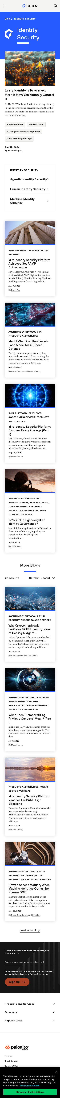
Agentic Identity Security (24, 332)
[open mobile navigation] (4, 6)
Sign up (14, 981)
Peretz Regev (15, 150)
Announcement (15, 124)
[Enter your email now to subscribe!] (30, 965)
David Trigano (33, 371)
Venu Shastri (17, 656)
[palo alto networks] (30, 6)
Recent (45, 578)
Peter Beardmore (19, 915)
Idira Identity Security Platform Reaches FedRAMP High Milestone (29, 799)
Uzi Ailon (36, 915)
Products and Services (23, 335)
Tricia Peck (16, 546)
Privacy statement (29, 1085)
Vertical (24, 791)
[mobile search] (55, 6)
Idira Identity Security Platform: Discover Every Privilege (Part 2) (29, 430)
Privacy (8, 1056)
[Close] (56, 1071)
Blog (7, 18)
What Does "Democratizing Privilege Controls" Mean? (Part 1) (29, 718)
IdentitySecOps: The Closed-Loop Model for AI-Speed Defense (28, 344)
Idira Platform (36, 124)
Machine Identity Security (25, 506)
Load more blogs (30, 930)
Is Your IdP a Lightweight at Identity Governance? (26, 521)
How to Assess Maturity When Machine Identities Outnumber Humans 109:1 (29, 888)
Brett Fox (15, 290)
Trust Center (11, 1061)
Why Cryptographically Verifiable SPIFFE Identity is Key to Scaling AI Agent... (29, 629)
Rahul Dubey (17, 829)
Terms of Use (11, 1066)
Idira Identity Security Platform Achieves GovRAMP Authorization (29, 263)
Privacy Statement (39, 974)
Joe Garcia (33, 656)
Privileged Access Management (23, 131)
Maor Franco (17, 371)
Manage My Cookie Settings (30, 1092)
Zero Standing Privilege (19, 138)
